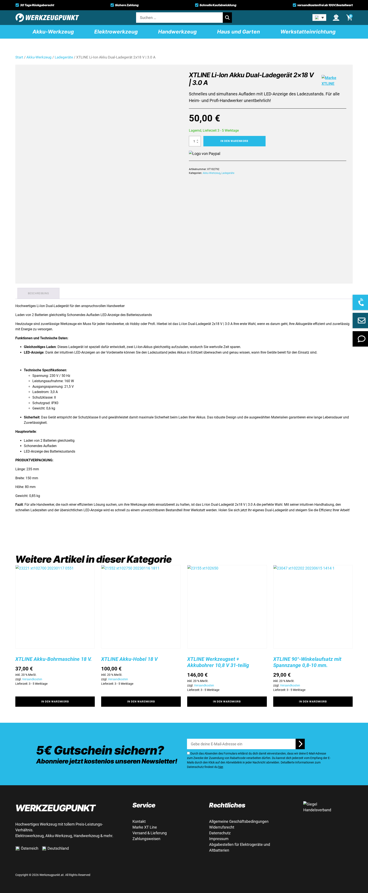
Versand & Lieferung (149, 833)
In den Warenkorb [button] (55, 701)
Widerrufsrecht (221, 827)
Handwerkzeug (177, 32)
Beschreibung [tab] (38, 293)
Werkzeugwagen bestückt (245, 4)
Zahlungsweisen (146, 838)
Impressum (219, 838)
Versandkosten (32, 679)
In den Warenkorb (234, 141)
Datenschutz (220, 833)
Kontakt (139, 821)
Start (19, 57)
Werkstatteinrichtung (308, 32)
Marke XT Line (144, 827)
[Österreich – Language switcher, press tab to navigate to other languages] (319, 17)
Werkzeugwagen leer (241, 12)
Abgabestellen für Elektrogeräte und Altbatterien (239, 847)
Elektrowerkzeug (116, 32)
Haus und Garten (238, 32)
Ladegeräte (227, 173)
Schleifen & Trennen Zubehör (312, 12)
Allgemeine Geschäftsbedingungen (239, 821)
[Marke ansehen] (334, 80)
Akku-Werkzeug (53, 32)
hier (220, 767)
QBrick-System (170, 4)
